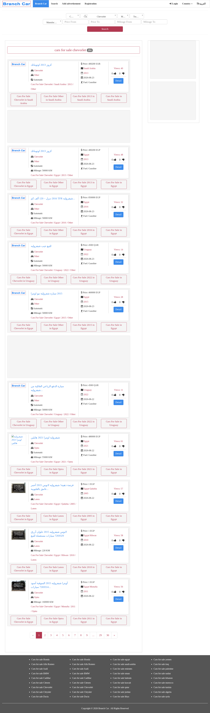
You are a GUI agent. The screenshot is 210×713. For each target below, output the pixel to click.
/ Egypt (56, 175)
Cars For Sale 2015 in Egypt (84, 327)
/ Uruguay (57, 270)
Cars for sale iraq (161, 664)
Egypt (86, 154)
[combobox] (73, 16)
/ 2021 (63, 462)
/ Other (69, 175)
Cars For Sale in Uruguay (114, 279)
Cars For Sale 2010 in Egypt (84, 569)
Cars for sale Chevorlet (41, 687)
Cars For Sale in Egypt (114, 184)
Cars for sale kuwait (122, 683)
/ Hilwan (64, 555)
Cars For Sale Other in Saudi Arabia (54, 98)
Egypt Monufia (90, 586)
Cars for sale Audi (39, 669)
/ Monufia (64, 606)
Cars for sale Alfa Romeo (42, 664)
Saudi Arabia (89, 68)
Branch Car (41, 3)
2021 (86, 446)
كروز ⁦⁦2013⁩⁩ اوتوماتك (41, 64)
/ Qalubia (64, 504)
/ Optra (69, 462)
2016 (86, 206)
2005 (86, 493)
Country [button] (186, 3)
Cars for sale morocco (163, 683)
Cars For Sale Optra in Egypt (54, 471)
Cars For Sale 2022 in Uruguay (84, 279)
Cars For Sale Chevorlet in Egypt (23, 184)
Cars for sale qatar (121, 687)
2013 (86, 73)
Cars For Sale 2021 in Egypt (84, 471)
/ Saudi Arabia (59, 84)
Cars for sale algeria (162, 692)
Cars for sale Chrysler (41, 692)
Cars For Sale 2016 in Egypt (84, 232)
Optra (36, 448)
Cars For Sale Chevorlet (42, 84)
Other (36, 75)
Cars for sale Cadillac (41, 678)
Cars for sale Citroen (40, 683)
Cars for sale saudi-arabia (124, 664)
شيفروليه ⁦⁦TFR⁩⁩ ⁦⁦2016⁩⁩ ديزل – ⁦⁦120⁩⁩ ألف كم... (53, 198)
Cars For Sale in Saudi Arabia (114, 98)
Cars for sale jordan (121, 692)
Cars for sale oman (121, 673)
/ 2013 (69, 84)
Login (175, 3)
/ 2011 (72, 606)
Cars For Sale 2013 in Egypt (84, 184)
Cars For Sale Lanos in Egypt (54, 518)
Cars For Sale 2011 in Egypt (84, 620)
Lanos (37, 499)
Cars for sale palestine (163, 669)
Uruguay (88, 249)
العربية (202, 3)
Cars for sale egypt (121, 659)
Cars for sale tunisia (162, 687)
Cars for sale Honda (40, 659)
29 (100, 635)
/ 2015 (63, 317)
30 (107, 635)
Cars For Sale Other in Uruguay (54, 279)
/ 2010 (71, 555)
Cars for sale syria (162, 696)
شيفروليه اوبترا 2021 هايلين (45, 437)
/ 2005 (72, 504)
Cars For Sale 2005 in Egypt (84, 518)
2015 (86, 302)
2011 (86, 591)
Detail (118, 80)
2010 (86, 540)
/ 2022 (65, 270)
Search (54, 3)
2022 (86, 254)
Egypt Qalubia (90, 488)
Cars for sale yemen (162, 659)
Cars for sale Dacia (40, 696)
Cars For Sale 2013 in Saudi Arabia (84, 98)
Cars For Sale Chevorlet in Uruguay (24, 279)
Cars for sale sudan (162, 673)
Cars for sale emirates (122, 669)
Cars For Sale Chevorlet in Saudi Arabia (23, 100)
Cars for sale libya (121, 696)
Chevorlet (38, 70)
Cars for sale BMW (40, 673)
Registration (91, 3)
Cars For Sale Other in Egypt (54, 184)
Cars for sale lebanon (163, 678)
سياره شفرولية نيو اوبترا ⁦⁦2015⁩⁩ (46, 293)
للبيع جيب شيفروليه (41, 246)
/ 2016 (63, 222)
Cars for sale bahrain (122, 678)
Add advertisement (71, 3)
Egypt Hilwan (90, 535)
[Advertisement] (69, 126)
